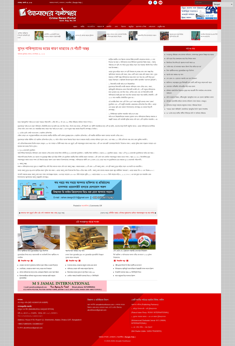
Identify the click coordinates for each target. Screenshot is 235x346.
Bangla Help (77, 2)
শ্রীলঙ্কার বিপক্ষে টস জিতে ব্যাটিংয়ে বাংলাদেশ (128, 265)
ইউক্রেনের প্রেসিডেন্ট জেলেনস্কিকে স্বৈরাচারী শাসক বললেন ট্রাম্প (134, 268)
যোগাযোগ (61, 2)
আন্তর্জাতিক (91, 26)
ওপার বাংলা (152, 26)
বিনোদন (123, 26)
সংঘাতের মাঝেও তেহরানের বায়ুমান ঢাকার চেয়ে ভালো (82, 265)
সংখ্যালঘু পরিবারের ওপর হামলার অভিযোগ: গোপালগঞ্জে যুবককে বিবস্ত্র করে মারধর (190, 54)
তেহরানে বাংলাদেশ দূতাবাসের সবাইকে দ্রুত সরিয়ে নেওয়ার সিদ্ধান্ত (38, 265)
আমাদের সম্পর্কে (53, 2)
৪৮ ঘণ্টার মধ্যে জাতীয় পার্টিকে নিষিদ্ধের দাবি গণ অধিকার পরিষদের (186, 113)
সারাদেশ (99, 26)
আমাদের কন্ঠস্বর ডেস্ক (24, 54)
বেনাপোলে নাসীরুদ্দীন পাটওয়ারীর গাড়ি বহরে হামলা (180, 86)
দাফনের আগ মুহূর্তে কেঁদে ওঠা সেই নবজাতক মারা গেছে (39, 213)
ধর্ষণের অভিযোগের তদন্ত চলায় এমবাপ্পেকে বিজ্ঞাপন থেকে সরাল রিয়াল (39, 272)
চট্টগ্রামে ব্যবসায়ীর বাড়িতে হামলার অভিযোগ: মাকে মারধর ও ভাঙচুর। (186, 101)
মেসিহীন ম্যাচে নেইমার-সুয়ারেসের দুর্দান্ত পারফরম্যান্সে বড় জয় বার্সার (131, 213)
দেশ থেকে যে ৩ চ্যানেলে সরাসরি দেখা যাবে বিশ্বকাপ (181, 78)
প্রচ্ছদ (75, 26)
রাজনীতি (108, 26)
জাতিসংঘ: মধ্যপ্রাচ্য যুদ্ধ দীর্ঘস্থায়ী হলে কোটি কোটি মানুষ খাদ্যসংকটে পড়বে (189, 82)
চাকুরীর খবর (161, 26)
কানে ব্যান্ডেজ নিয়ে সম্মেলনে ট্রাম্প (125, 276)
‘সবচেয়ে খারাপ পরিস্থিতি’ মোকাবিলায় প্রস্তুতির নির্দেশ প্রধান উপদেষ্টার (187, 109)
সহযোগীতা (68, 2)
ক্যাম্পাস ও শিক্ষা (141, 26)
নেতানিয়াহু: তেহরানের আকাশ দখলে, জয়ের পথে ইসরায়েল (35, 268)
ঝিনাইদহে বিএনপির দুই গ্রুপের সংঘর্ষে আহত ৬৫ (180, 62)
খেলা (116, 26)
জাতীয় (82, 26)
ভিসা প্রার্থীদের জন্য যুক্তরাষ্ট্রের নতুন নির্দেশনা (180, 70)
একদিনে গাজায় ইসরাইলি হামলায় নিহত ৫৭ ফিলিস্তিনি (83, 276)
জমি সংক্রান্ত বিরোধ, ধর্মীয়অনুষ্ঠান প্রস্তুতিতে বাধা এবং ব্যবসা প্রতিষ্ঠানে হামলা (190, 97)
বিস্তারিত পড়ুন (25, 261)
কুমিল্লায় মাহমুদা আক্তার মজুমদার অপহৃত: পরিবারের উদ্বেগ (183, 105)
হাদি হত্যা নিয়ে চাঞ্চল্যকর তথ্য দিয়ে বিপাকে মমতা (181, 59)
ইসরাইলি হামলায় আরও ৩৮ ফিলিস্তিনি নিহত (128, 272)
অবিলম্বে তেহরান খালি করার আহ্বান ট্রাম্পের (80, 268)
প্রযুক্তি (131, 26)
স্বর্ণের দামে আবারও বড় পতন (174, 74)
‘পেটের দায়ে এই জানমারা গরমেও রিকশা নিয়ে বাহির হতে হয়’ (183, 66)
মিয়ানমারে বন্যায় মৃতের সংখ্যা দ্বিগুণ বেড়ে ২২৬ (81, 272)
